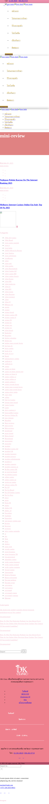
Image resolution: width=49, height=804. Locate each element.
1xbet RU (8, 289)
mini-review (4, 166)
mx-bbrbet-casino (11, 475)
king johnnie (9, 418)
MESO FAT (25, 694)
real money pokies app (13, 521)
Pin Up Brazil (9, 490)
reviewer (8, 529)
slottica (7, 544)
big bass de (9, 346)
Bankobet (8, 333)
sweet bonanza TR (11, 554)
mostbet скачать (10, 464)
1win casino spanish (12, 243)
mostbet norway (10, 456)
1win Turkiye (9, 253)
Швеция (7, 598)
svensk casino (9, 549)
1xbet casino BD (10, 274)
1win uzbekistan (10, 256)
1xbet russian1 (10, 297)
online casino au (10, 480)
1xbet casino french (12, 276)
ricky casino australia (12, 531)
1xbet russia (9, 292)
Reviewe (8, 526)
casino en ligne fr (11, 374)
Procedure (8, 513)
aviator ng (8, 328)
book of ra (8, 351)
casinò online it (10, 382)
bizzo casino (9, 348)
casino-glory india (11, 392)
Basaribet (8, 335)
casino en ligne (10, 369)
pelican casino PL (11, 485)
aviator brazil (9, 312)
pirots (7, 500)
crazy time (8, 395)
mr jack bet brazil (11, 472)
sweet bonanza (10, 552)
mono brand (9, 433)
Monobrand (9, 438)
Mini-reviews (9, 428)
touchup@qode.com (6, 785)
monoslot (8, 444)
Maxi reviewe (9, 423)
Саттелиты (9, 588)
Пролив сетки (10, 583)
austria (7, 307)
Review (7, 523)
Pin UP (7, 487)
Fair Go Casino (10, 400)
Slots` (7, 541)
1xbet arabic (9, 266)
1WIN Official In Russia (13, 250)
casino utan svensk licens (14, 387)
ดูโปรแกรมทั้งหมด (25, 703)
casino (7, 366)
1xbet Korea (9, 279)
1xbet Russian (10, 294)
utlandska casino (10, 559)
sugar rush (8, 547)
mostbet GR (9, 451)
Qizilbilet (8, 516)
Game (7, 408)
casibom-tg (8, 364)
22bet (7, 299)
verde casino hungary (12, 562)
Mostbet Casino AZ (11, 449)
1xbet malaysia (10, 284)
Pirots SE (8, 503)
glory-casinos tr (10, 410)
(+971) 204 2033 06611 (7, 788)
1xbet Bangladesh (11, 269)
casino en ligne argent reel (14, 372)
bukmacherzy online (12, 359)
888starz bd (9, 305)
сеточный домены (11, 595)
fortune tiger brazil (11, 402)
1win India (8, 248)
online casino (9, 477)
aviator (7, 310)
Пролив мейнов (10, 580)
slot (6, 536)
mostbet (7, 446)
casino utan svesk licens (13, 390)
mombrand (8, 431)
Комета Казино (10, 575)
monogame (9, 441)
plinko (7, 505)
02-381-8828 (13, 1)
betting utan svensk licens (14, 343)
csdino (7, 397)
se (5, 534)
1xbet (7, 261)
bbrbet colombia (10, 338)
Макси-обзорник (11, 577)
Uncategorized (10, 557)
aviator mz (8, 325)
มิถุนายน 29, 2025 (6, 188)
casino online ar (10, 379)
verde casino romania (12, 567)
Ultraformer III (25, 697)
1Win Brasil (9, 240)
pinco (7, 498)
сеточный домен (11, 593)
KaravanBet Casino (11, 413)
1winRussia (9, 258)
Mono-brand (9, 436)
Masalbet (8, 420)
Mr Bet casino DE (11, 469)
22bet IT (8, 302)
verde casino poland (12, 565)
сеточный (8, 590)
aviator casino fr (10, 317)
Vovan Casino (9, 570)
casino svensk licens (12, 384)
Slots (6, 539)
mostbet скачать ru (11, 467)
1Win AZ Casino (10, 238)
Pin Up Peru (9, 495)
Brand (7, 356)
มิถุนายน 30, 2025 (6, 163)
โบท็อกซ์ (25, 691)
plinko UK (8, 508)
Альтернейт (9, 572)
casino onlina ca (10, 377)
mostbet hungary (11, 454)
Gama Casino (9, 405)
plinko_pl (8, 511)
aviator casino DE (11, 315)
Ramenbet (8, 518)
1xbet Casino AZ (11, 271)
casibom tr (8, 361)
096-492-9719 (23, 1)
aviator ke (8, 323)
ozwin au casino (10, 482)
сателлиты (8, 585)
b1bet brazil (9, 330)
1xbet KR (8, 281)
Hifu (25, 700)
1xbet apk (8, 263)
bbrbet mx (8, 341)
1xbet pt (7, 287)
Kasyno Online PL (11, 415)
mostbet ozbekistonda (12, 459)
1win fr (7, 245)
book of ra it (9, 353)
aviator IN (8, 320)
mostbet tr (8, 462)
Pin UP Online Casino (12, 492)
